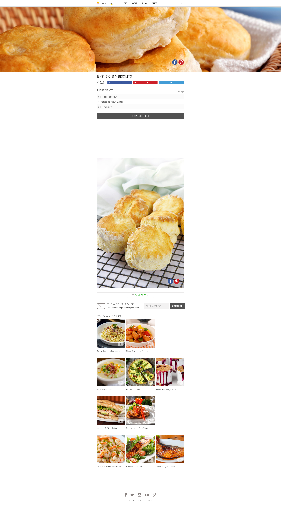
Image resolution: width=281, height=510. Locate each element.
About (131, 501)
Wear (134, 3)
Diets (140, 501)
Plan (144, 3)
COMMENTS (140, 295)
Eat (125, 3)
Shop (154, 3)
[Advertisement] (140, 138)
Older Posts (140, 476)
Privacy (149, 501)
